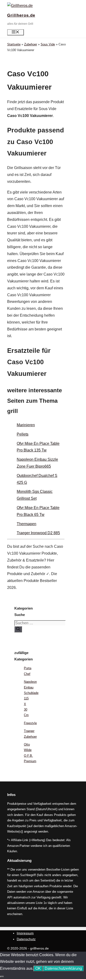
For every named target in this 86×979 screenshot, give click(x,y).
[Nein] (2, 976)
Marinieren (26, 425)
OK (38, 968)
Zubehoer (30, 44)
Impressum (25, 933)
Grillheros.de (21, 15)
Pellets (22, 434)
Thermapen (26, 524)
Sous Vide (48, 44)
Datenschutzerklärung (63, 968)
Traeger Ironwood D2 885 (38, 533)
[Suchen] (18, 629)
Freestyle (30, 723)
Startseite (14, 44)
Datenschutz (26, 939)
